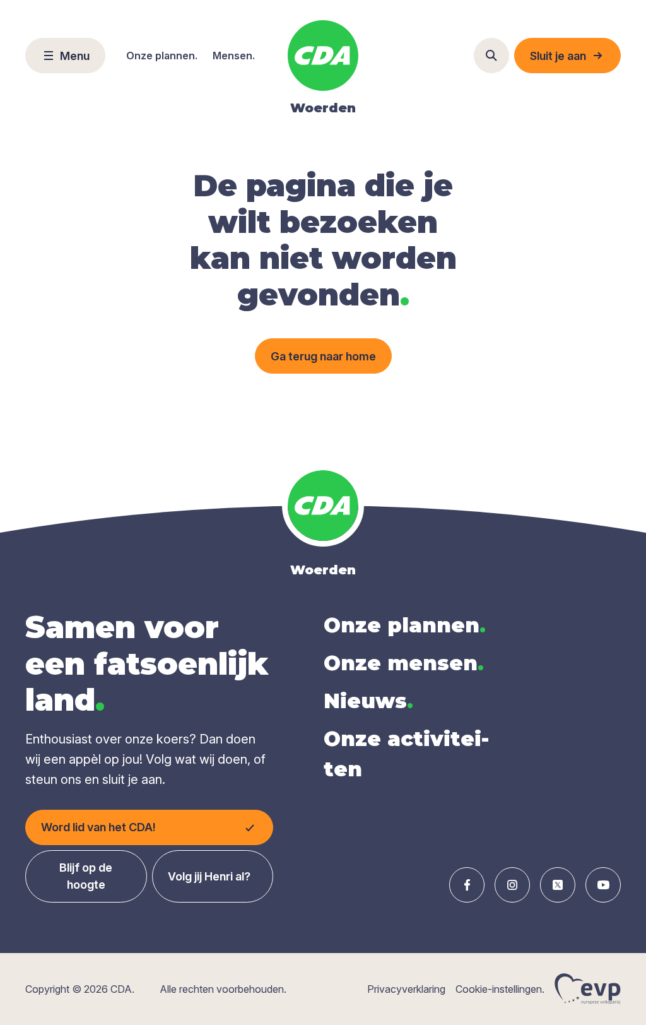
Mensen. (234, 55)
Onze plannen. (161, 55)
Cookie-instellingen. (499, 989)
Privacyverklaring (406, 989)
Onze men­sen (404, 663)
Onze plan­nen (405, 625)
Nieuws (368, 701)
